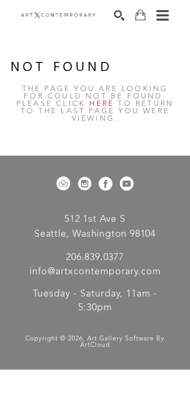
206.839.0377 (95, 257)
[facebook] (105, 184)
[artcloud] (63, 184)
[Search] (119, 15)
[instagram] (84, 184)
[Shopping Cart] (140, 15)
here (101, 103)
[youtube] (127, 184)
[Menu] (162, 15)
